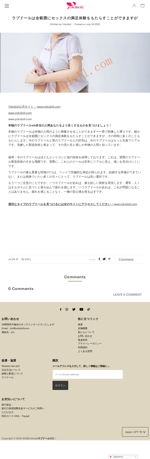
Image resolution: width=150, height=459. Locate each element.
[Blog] (88, 309)
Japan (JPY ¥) (134, 431)
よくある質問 (85, 351)
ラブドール (8, 377)
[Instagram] (66, 309)
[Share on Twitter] (104, 259)
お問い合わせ (85, 335)
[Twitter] (73, 309)
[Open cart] (142, 5)
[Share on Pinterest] (109, 259)
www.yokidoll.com (49, 106)
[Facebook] (60, 309)
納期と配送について (12, 373)
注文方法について (11, 369)
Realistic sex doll (11, 365)
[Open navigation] (7, 5)
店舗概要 (82, 328)
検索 (80, 324)
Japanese (117, 456)
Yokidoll (13, 106)
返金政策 (82, 339)
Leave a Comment (127, 294)
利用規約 (82, 347)
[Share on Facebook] (100, 259)
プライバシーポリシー (90, 343)
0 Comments (126, 259)
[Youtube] (81, 309)
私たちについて (86, 332)
